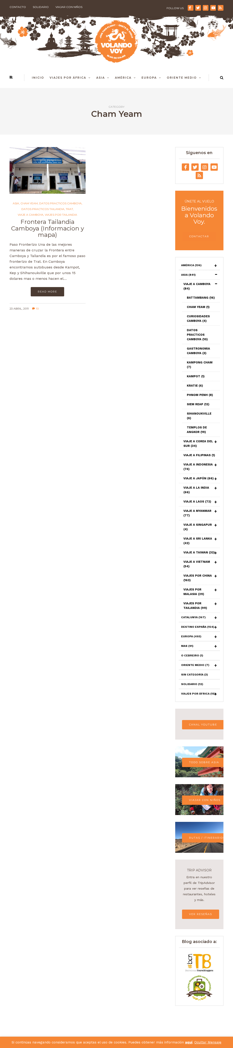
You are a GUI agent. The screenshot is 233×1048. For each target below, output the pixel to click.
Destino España (197, 626)
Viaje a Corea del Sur (198, 444)
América (123, 77)
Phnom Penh (200, 395)
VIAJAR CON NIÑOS (204, 800)
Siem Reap (198, 404)
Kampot (196, 376)
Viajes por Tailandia (61, 214)
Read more (47, 291)
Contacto (18, 7)
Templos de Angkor (197, 430)
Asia (100, 77)
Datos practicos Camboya (60, 203)
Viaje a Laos (197, 501)
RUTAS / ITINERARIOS (207, 837)
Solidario (41, 7)
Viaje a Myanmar (197, 513)
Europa (149, 77)
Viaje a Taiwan (199, 552)
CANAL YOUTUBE (203, 724)
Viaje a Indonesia (198, 467)
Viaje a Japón (198, 478)
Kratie (195, 385)
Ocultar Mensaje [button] (207, 1042)
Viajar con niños (69, 7)
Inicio (38, 77)
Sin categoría (194, 674)
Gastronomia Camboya (198, 351)
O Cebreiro (192, 655)
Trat (69, 209)
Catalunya (193, 617)
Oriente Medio (182, 77)
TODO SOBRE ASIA (204, 762)
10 (37, 308)
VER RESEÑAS (200, 914)
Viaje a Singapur (197, 527)
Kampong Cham (200, 365)
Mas (187, 646)
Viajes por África (68, 77)
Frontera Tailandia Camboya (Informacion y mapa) (47, 228)
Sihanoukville (199, 416)
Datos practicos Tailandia (42, 209)
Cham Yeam (29, 203)
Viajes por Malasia (193, 592)
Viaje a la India (196, 490)
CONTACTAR (199, 236)
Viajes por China (197, 578)
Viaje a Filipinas (199, 455)
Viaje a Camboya (30, 214)
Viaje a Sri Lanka (197, 541)
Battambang (201, 297)
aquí (188, 1042)
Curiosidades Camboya (198, 319)
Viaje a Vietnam (196, 564)
